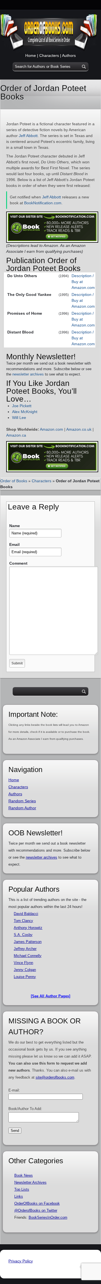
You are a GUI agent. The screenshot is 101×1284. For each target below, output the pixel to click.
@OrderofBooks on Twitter (35, 1210)
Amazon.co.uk (78, 429)
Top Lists (21, 1189)
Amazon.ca (16, 435)
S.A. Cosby (23, 935)
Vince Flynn (23, 963)
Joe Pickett (21, 406)
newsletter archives (28, 374)
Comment (18, 563)
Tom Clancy (23, 921)
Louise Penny (25, 977)
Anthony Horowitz (28, 928)
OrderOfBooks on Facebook (37, 1203)
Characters (49, 55)
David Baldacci (26, 914)
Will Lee (19, 417)
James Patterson (28, 942)
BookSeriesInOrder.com (48, 1217)
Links (18, 1196)
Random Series (22, 801)
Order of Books (13, 481)
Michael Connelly (28, 956)
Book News (23, 1175)
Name (14, 525)
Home (30, 55)
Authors (69, 55)
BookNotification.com (42, 203)
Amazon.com (51, 429)
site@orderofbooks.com (55, 1077)
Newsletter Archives (30, 1182)
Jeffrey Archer (25, 949)
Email (14, 544)
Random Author (22, 808)
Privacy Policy (20, 1261)
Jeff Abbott (28, 135)
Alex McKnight (24, 411)
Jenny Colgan (25, 970)
